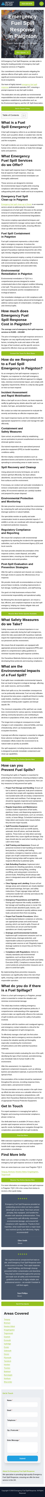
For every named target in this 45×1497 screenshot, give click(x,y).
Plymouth (7, 1358)
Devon (6, 1354)
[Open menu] (41, 4)
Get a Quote (21, 52)
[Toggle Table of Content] (22, 115)
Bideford (7, 1371)
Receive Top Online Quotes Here (22, 759)
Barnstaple (8, 1375)
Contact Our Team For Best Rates (22, 353)
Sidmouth (7, 1351)
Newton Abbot (21, 1172)
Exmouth (7, 1340)
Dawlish (7, 1337)
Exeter (6, 1347)
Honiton (7, 1365)
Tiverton (7, 1368)
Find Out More (22, 1135)
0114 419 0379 (27, 4)
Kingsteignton (32, 1172)
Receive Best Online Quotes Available (23, 614)
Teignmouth (5, 1175)
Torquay (4, 1172)
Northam (7, 1378)
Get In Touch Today (22, 108)
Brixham (11, 1172)
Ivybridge (7, 1344)
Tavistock (7, 1361)
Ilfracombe (8, 1382)
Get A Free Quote (22, 1304)
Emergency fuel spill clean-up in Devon (16, 204)
